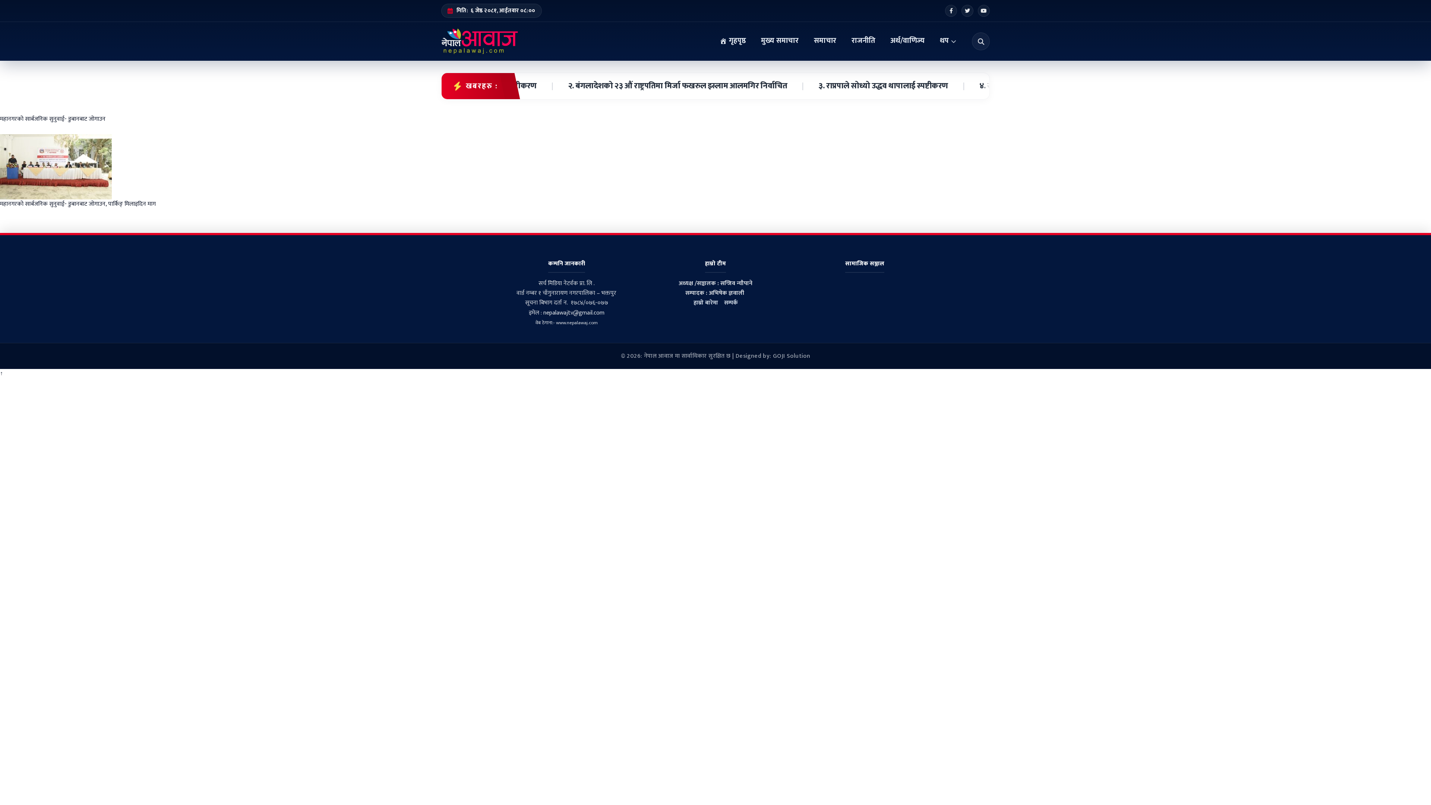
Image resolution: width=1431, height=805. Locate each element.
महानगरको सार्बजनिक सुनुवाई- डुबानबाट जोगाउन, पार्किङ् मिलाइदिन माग (78, 204)
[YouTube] (984, 11)
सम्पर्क (731, 303)
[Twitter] (967, 11)
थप (944, 40)
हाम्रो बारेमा (706, 303)
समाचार (825, 40)
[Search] (981, 41)
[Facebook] (951, 11)
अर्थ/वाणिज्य (907, 40)
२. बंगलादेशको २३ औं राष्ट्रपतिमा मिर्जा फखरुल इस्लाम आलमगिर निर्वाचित (655, 86)
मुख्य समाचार (780, 40)
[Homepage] (479, 41)
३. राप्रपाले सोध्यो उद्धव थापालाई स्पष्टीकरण (861, 86)
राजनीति (863, 40)
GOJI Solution (791, 356)
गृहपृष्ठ (736, 40)
